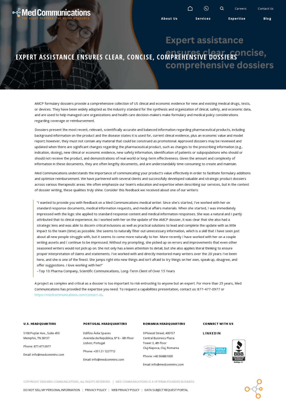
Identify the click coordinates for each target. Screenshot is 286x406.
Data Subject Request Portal (166, 390)
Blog (267, 18)
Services (203, 18)
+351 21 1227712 (104, 351)
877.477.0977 (42, 346)
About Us (169, 18)
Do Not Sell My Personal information (51, 390)
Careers (241, 8)
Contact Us (266, 8)
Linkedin (212, 333)
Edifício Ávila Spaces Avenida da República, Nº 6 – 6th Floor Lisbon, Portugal (108, 338)
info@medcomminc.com (48, 355)
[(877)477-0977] (206, 8)
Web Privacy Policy (125, 390)
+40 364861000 (163, 356)
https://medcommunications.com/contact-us (69, 294)
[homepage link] (51, 14)
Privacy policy (95, 390)
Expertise (237, 18)
